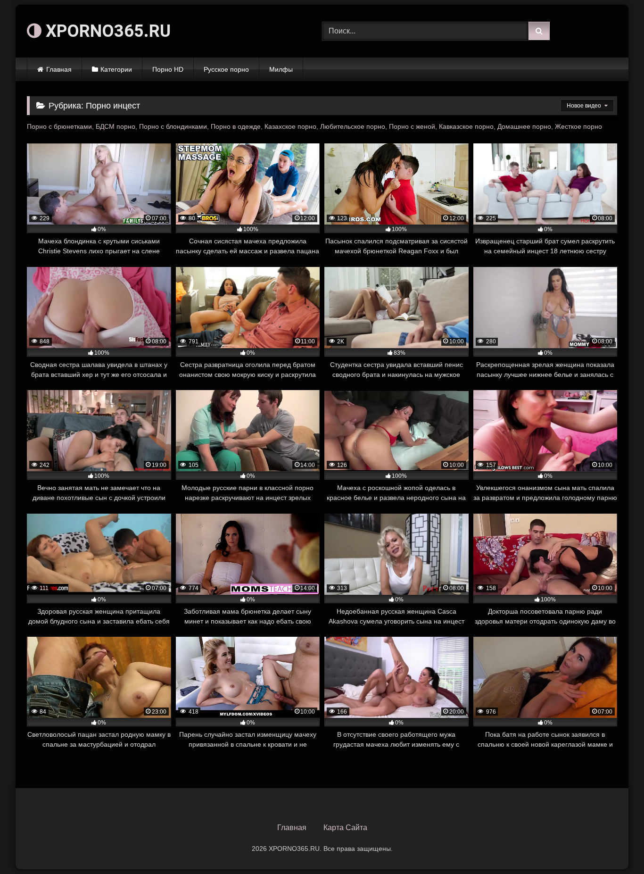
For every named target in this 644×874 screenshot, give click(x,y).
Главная (59, 69)
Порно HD (167, 69)
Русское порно (226, 69)
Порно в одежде (236, 126)
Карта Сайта (345, 828)
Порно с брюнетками (59, 126)
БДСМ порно (115, 126)
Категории (116, 69)
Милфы (281, 69)
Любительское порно (352, 126)
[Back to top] (614, 846)
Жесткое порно (578, 126)
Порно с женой (412, 126)
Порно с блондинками (173, 126)
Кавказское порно (466, 126)
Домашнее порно (524, 126)
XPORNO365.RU (106, 31)
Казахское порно (290, 126)
